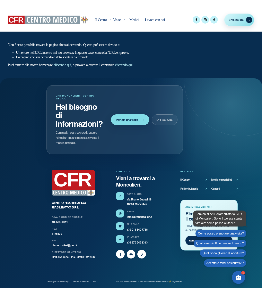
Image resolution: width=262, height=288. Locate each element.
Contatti (224, 188)
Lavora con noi (155, 20)
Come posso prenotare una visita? (221, 233)
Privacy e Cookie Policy (57, 281)
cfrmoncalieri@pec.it (64, 245)
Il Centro (193, 179)
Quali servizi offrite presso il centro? (220, 243)
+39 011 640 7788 (137, 229)
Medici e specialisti (224, 179)
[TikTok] (214, 20)
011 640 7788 (164, 120)
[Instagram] (205, 20)
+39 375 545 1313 (137, 242)
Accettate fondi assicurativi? (225, 263)
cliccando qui (62, 65)
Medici (134, 20)
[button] (238, 277)
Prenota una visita (130, 120)
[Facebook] (196, 20)
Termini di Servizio (80, 281)
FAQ (95, 281)
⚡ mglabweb (175, 281)
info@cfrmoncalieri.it (139, 217)
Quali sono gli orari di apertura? (223, 253)
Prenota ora (236, 19)
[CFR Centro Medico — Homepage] (73, 183)
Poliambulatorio (193, 188)
